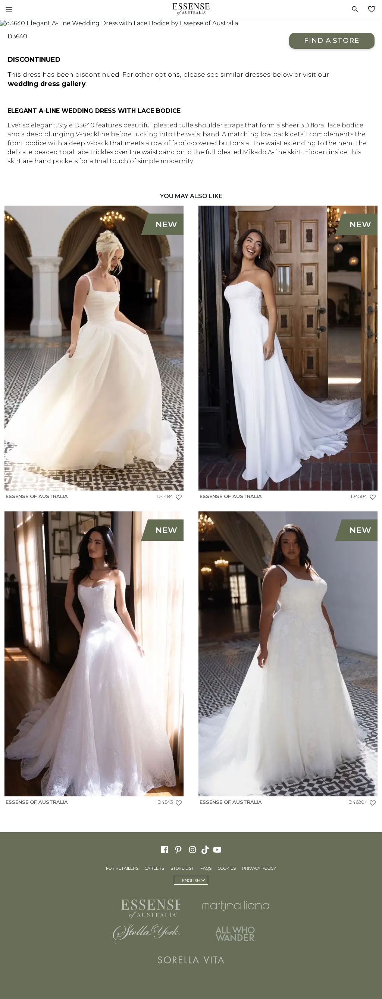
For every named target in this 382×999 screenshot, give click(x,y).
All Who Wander (235, 934)
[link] (94, 355)
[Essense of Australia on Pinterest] (178, 849)
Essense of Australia (191, 9)
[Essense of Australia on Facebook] (164, 849)
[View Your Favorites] (373, 9)
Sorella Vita (191, 960)
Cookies (227, 868)
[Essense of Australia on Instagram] (192, 849)
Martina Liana (235, 906)
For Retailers (122, 868)
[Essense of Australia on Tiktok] (206, 849)
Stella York (146, 934)
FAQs (206, 868)
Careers (154, 868)
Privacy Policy (259, 868)
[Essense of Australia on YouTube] (218, 849)
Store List (182, 868)
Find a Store (332, 40)
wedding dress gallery (47, 84)
